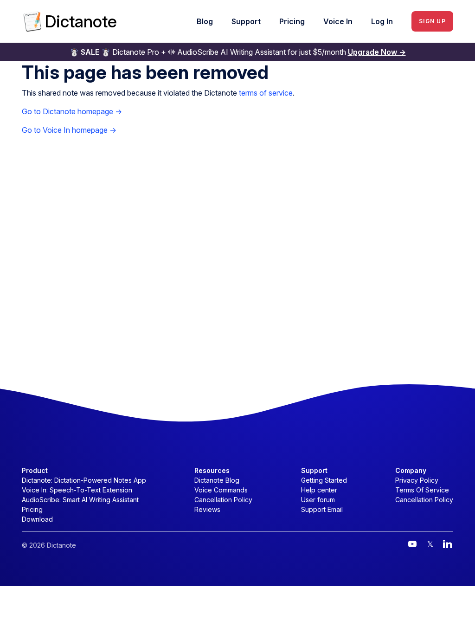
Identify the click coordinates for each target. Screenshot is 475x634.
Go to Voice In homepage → (69, 130)
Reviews (207, 509)
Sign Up (432, 21)
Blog (205, 21)
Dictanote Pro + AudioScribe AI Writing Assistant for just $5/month (238, 52)
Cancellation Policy (223, 500)
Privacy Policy (416, 480)
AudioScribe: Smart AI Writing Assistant (80, 500)
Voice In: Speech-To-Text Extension (77, 490)
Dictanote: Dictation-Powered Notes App (84, 480)
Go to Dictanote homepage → (72, 111)
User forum (318, 500)
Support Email (322, 509)
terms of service (266, 92)
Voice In (338, 21)
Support (246, 21)
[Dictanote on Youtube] (412, 544)
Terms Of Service (422, 490)
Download (37, 519)
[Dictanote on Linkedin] (447, 544)
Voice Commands (221, 490)
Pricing (292, 21)
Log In (382, 21)
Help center (319, 490)
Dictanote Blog (216, 480)
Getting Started (324, 480)
